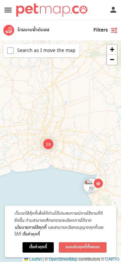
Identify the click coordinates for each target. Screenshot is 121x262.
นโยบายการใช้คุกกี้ (31, 227)
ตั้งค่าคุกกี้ (31, 234)
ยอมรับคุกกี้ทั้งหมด (83, 247)
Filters (100, 30)
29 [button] (48, 144)
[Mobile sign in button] (113, 9)
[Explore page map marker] (91, 186)
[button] (96, 191)
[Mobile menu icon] (8, 10)
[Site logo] (52, 10)
